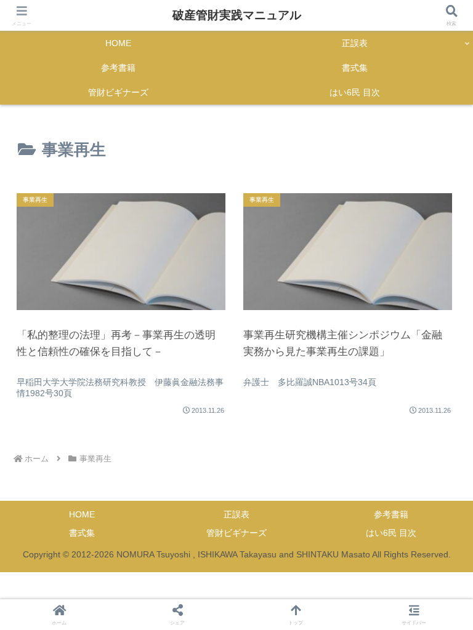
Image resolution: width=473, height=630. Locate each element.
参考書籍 (391, 514)
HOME (82, 514)
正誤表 (236, 514)
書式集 (82, 533)
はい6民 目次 (391, 533)
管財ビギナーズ (236, 533)
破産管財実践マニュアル (236, 15)
